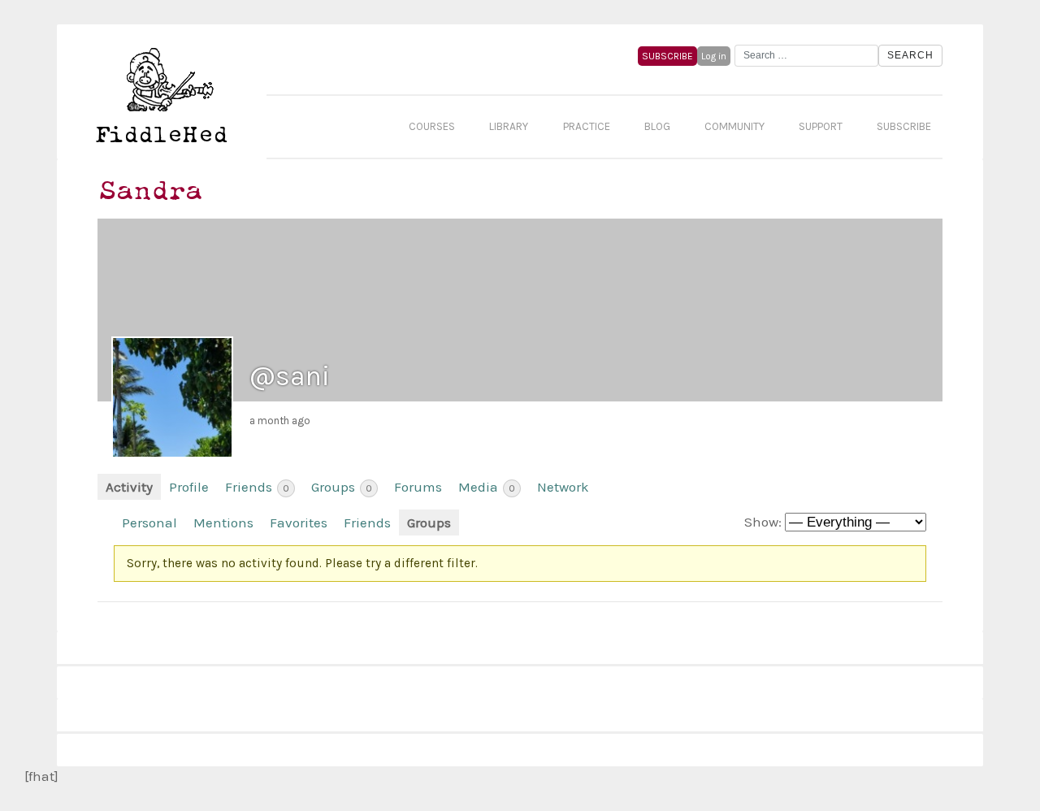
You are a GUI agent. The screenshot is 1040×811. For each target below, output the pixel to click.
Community (734, 126)
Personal (149, 522)
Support (821, 126)
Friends (257, 487)
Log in (713, 56)
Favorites (298, 522)
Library (508, 126)
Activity (129, 487)
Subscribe (904, 126)
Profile (189, 487)
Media (486, 487)
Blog (657, 126)
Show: (763, 522)
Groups (341, 487)
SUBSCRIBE (667, 56)
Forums (418, 487)
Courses (432, 126)
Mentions (223, 522)
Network (563, 487)
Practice (586, 126)
